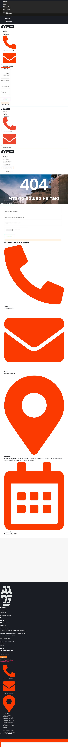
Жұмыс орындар (8, 21)
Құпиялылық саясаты (5, 615)
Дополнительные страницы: (7, 641)
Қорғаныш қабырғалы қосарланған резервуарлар (12, 633)
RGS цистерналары (4, 628)
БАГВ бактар (3, 625)
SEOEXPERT (10, 733)
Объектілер (7, 19)
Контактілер (6, 34)
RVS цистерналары (4, 622)
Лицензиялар (7, 18)
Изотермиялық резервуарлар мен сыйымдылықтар (13, 630)
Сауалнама (7, 15)
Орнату (5, 33)
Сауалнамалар (6, 164)
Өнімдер (5, 29)
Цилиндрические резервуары (7, 635)
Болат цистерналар (5, 638)
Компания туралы (8, 16)
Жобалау (5, 31)
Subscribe (3, 657)
